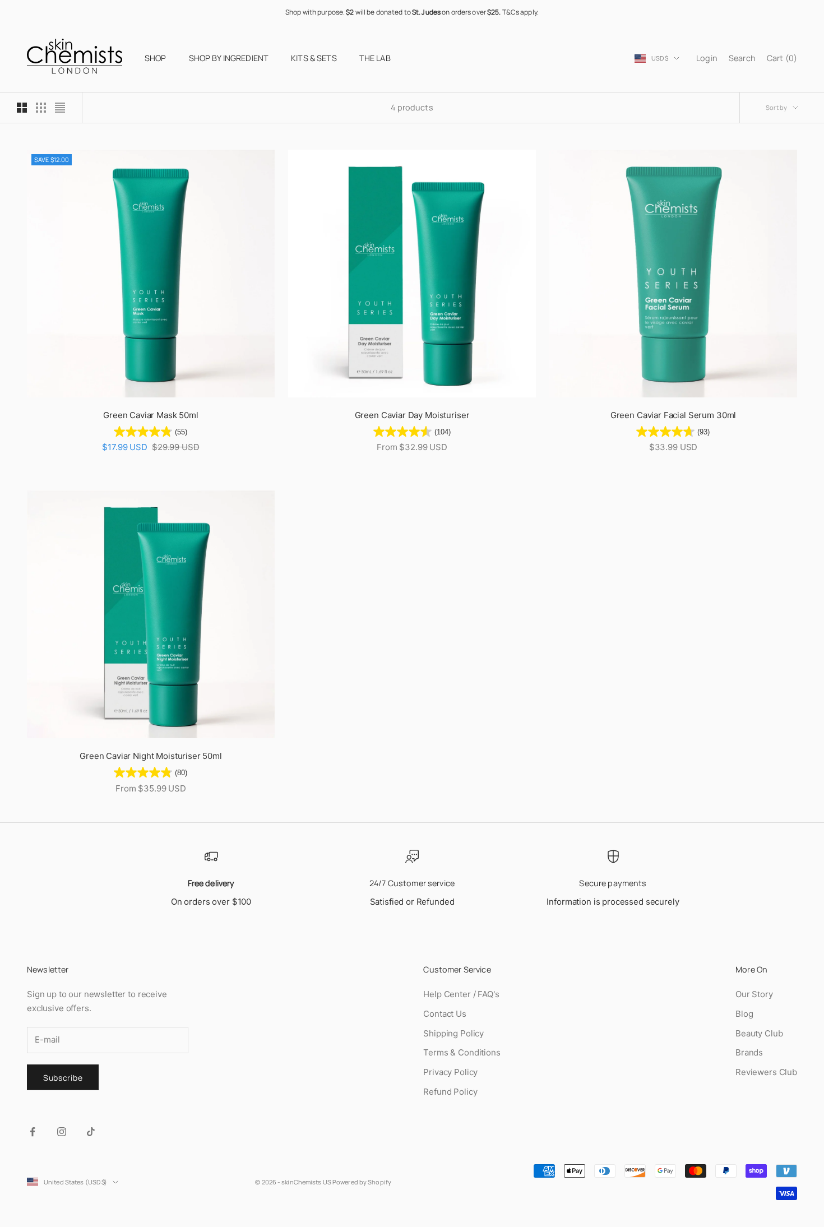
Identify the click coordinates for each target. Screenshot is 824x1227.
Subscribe (62, 1077)
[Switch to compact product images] (60, 107)
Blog (744, 1013)
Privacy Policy (450, 1072)
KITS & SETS (314, 58)
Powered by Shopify (361, 1182)
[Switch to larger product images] (22, 107)
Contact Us (444, 1013)
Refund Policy (450, 1091)
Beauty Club (759, 1033)
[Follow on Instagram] (61, 1131)
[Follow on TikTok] (90, 1131)
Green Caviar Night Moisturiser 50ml (151, 756)
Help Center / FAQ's (461, 994)
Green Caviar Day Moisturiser (412, 415)
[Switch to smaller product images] (41, 107)
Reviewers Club (766, 1072)
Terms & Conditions (461, 1052)
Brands (749, 1052)
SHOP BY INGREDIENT (229, 58)
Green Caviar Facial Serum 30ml (673, 415)
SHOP (155, 58)
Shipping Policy (453, 1033)
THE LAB (375, 58)
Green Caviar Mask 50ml (150, 415)
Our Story (754, 994)
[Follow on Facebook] (32, 1131)
